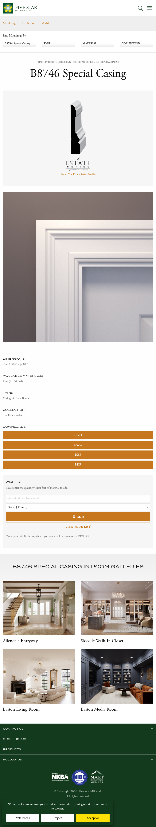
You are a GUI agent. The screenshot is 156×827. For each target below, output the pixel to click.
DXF (78, 455)
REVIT (78, 435)
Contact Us (13, 728)
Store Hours (14, 739)
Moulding (9, 23)
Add (80, 517)
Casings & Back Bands (16, 398)
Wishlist (46, 23)
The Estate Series (12, 415)
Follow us (12, 759)
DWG (78, 445)
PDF (78, 464)
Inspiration (28, 23)
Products (12, 749)
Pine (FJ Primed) (13, 381)
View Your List (78, 527)
